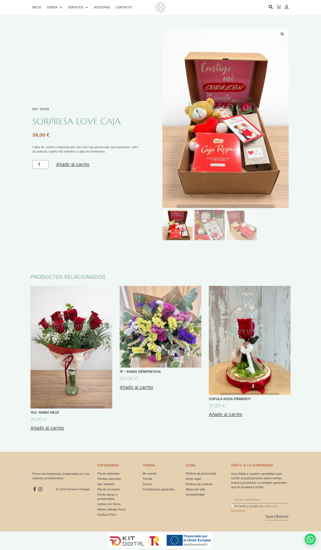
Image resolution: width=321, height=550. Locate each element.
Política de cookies (199, 484)
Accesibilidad (195, 494)
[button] (282, 34)
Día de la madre (108, 489)
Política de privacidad (201, 473)
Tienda (52, 7)
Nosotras (102, 7)
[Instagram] (40, 489)
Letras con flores (109, 504)
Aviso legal (193, 479)
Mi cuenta (149, 473)
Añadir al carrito (73, 164)
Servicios (75, 7)
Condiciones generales (159, 489)
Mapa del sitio (195, 489)
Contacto (124, 7)
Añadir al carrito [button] (47, 428)
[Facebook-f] (34, 489)
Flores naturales (108, 473)
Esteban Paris (106, 514)
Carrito (147, 484)
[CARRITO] (278, 7)
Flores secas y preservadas (107, 497)
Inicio (36, 7)
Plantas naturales (109, 479)
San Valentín (105, 484)
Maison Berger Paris (111, 509)
